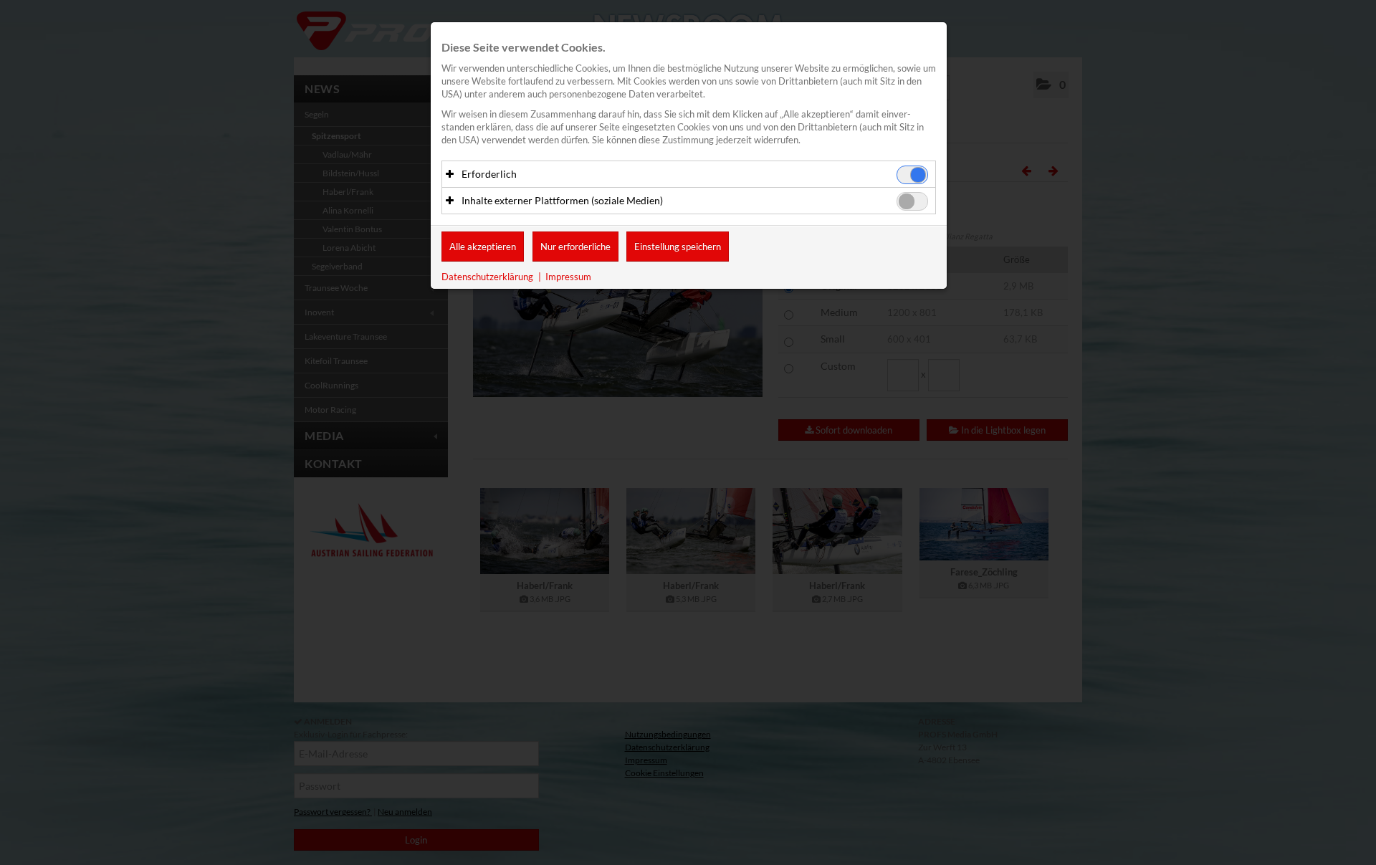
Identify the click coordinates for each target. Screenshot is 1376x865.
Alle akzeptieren (482, 246)
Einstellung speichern (677, 246)
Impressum (568, 276)
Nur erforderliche (575, 246)
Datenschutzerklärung (487, 276)
